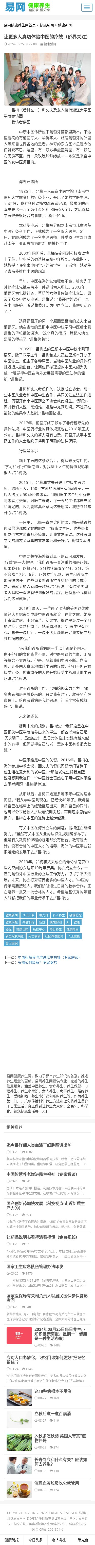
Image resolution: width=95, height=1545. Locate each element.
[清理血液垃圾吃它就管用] (19, 1489)
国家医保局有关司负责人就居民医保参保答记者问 (47, 1297)
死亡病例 (34, 936)
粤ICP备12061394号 (49, 1529)
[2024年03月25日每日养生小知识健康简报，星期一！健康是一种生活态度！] (19, 1335)
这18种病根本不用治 (52, 1391)
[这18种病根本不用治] (19, 1397)
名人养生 (59, 915)
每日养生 (56, 929)
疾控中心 (39, 929)
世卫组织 (12, 943)
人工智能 (74, 936)
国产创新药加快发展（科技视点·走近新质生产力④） (46, 1205)
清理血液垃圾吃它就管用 (56, 1483)
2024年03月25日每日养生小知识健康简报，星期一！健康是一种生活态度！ (60, 1334)
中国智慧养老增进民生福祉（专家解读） (50, 957)
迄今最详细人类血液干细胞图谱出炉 (39, 1145)
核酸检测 (56, 922)
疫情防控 (75, 915)
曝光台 (43, 915)
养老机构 (28, 922)
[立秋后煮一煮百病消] (19, 1419)
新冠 (42, 922)
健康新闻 (47, 25)
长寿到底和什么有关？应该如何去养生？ (60, 1461)
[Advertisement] (47, 1019)
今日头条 (28, 915)
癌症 (9, 929)
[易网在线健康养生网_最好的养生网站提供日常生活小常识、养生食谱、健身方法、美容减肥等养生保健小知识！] (28, 6)
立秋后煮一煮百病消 (52, 1413)
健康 (77, 922)
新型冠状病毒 (15, 936)
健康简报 (12, 922)
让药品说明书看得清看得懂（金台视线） (43, 1237)
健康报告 (72, 929)
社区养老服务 (54, 936)
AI (67, 922)
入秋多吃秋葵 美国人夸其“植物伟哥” (60, 1438)
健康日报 (22, 929)
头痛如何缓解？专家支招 (37, 962)
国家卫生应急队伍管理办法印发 (35, 1266)
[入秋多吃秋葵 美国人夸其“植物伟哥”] (19, 1442)
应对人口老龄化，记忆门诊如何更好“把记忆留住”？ (46, 1359)
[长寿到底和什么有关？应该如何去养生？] (19, 1465)
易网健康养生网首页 (20, 25)
